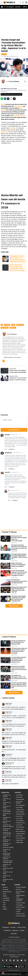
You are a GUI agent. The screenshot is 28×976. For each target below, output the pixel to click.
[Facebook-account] (6, 960)
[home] (2, 7)
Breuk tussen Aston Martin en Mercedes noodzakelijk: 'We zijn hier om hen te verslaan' (17, 267)
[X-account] (3, 960)
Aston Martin (20, 324)
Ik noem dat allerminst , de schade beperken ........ (14, 750)
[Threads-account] (25, 960)
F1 (4, 7)
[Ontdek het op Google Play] (8, 966)
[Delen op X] (8, 98)
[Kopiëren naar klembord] (14, 98)
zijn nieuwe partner (19, 115)
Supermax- (8, 771)
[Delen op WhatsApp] (2, 98)
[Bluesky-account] (21, 960)
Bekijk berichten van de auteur (12, 357)
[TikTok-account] (14, 960)
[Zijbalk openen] (1, 2)
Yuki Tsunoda (18, 106)
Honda (3, 104)
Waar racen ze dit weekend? (10, 783)
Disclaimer (14, 933)
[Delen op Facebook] (5, 98)
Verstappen (10, 7)
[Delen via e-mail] (11, 98)
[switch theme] (23, 2)
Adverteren (15, 930)
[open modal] (26, 2)
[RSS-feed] (18, 960)
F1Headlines (7, 930)
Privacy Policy (21, 927)
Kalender (18, 7)
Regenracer (8, 703)
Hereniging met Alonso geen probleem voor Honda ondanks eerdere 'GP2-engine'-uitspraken (17, 258)
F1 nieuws (6, 324)
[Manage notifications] (3, 973)
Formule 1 (4, 54)
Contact (22, 930)
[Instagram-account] (10, 960)
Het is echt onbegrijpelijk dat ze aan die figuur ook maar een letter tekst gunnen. (14, 759)
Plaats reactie (14, 430)
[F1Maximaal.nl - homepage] (9, 2)
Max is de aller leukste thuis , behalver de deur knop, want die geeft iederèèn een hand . (14, 708)
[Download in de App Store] (19, 966)
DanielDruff (8, 754)
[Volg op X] (25, 81)
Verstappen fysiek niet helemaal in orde (11, 974)
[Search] (20, 2)
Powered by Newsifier (14, 970)
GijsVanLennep (9, 763)
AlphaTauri (4, 132)
